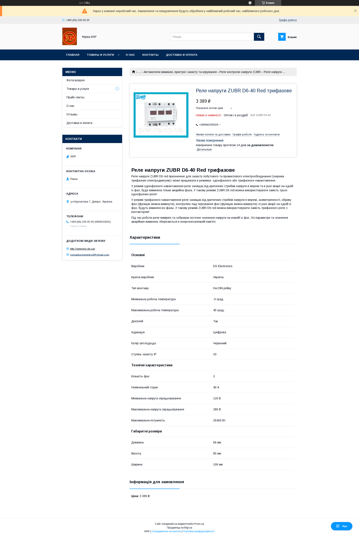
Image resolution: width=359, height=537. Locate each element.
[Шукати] (259, 37)
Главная (72, 54)
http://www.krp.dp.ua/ (82, 248)
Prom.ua (199, 523)
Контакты (150, 54)
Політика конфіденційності (199, 531)
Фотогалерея (75, 80)
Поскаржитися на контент (166, 531)
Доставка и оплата (181, 54)
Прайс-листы (75, 97)
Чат (344, 526)
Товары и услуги (100, 54)
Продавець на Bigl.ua (179, 527)
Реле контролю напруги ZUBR (240, 72)
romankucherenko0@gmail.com (89, 254)
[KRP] (69, 44)
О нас (130, 54)
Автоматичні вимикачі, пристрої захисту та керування (180, 72)
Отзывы (71, 114)
